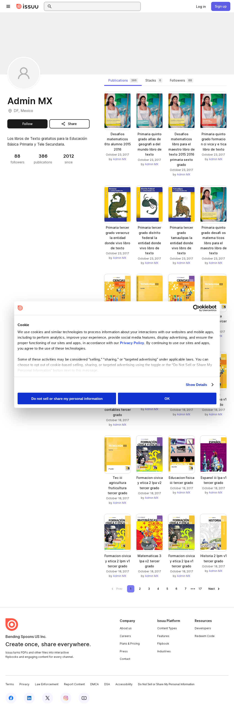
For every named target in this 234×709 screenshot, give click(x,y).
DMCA (94, 684)
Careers (125, 636)
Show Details (196, 385)
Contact (125, 659)
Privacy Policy (132, 343)
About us (126, 628)
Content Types (167, 628)
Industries (164, 651)
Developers (203, 628)
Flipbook (163, 643)
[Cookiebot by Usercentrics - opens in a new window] (196, 308)
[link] (200, 6)
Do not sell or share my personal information (67, 398)
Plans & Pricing (130, 643)
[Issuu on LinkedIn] (29, 698)
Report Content (74, 684)
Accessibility (124, 684)
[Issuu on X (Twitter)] (47, 698)
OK (167, 398)
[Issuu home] (27, 6)
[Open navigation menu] (8, 6)
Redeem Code (205, 636)
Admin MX (119, 159)
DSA (107, 684)
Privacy (24, 684)
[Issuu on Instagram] (65, 698)
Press (124, 651)
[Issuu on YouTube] (84, 698)
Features (163, 636)
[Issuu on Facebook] (10, 698)
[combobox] (96, 6)
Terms (9, 684)
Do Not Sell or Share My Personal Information (166, 684)
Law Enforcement (46, 684)
